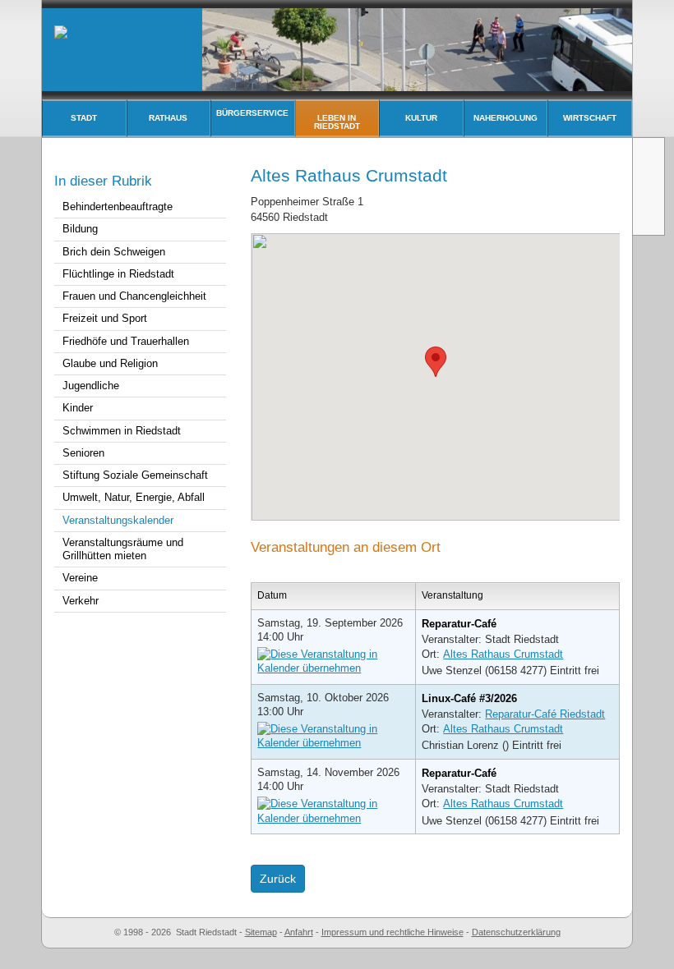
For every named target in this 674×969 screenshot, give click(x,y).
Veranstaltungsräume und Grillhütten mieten (122, 549)
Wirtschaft (589, 117)
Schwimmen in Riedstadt (121, 431)
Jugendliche (90, 385)
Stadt (84, 117)
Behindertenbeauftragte (117, 206)
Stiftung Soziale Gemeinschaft (135, 475)
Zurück (278, 878)
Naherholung (505, 117)
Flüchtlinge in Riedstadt (118, 274)
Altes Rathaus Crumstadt (503, 654)
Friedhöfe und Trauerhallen (125, 341)
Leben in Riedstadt (337, 122)
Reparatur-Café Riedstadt (545, 714)
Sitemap (261, 932)
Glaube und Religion (110, 363)
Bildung (80, 229)
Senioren (83, 453)
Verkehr (80, 601)
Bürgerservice (252, 112)
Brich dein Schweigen (113, 252)
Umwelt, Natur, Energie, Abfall (133, 497)
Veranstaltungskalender (117, 520)
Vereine (80, 578)
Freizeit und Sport (104, 318)
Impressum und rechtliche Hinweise (392, 932)
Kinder (77, 408)
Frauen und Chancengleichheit (134, 296)
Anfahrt (298, 932)
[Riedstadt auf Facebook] (650, 217)
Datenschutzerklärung (516, 932)
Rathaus (168, 117)
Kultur (421, 117)
